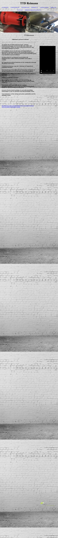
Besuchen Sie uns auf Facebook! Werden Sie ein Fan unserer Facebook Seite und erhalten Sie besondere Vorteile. (18, 106)
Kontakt (20, 10)
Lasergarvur (44, 7)
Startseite (5, 7)
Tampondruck (14, 7)
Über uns (53, 7)
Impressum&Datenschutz (33, 10)
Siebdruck (34, 7)
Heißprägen (25, 7)
